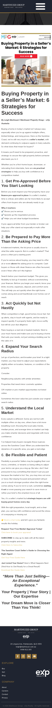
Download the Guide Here (13, 570)
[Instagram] (23, 656)
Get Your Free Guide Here (13, 557)
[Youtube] (34, 656)
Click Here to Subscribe (11, 545)
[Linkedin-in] (29, 656)
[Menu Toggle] (40, 6)
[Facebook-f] (17, 656)
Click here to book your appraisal (16, 532)
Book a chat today (12, 520)
